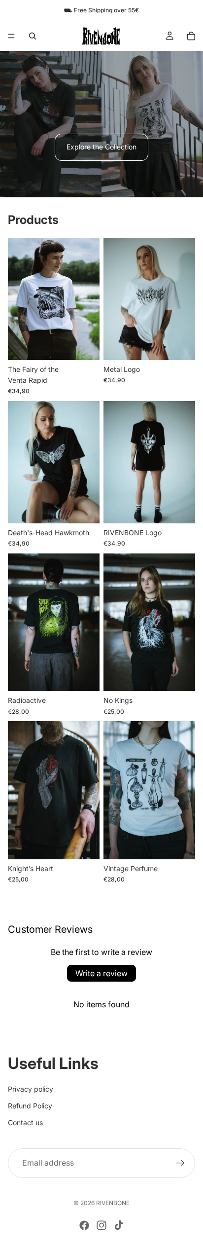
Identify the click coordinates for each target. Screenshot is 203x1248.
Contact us (25, 1123)
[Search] (32, 36)
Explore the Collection (101, 147)
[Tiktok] (119, 1225)
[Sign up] (180, 1163)
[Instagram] (101, 1225)
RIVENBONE (113, 1203)
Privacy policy (30, 1089)
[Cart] (191, 36)
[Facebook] (84, 1225)
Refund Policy (30, 1105)
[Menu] (11, 36)
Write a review (101, 973)
